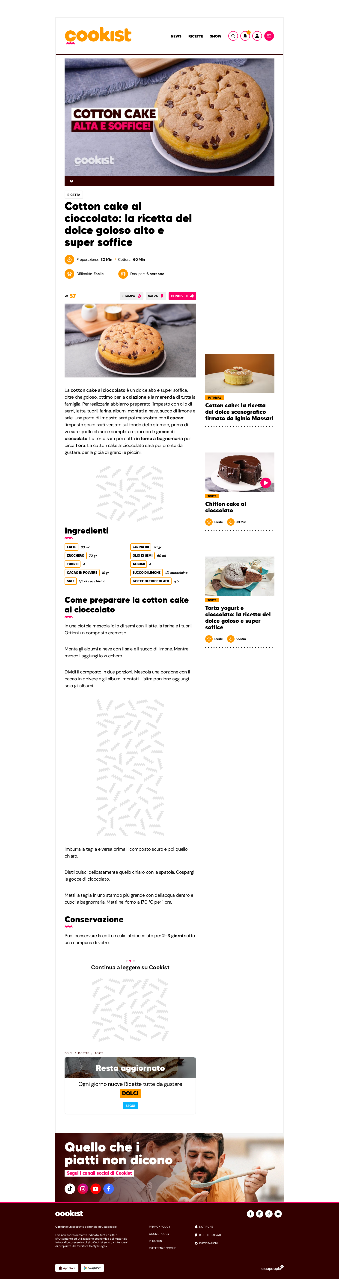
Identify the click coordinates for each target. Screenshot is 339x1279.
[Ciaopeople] (273, 1268)
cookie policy (159, 1234)
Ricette (195, 36)
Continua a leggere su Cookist (130, 967)
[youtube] (95, 1188)
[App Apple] (66, 1268)
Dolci (68, 1053)
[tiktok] (70, 1188)
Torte (99, 1053)
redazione (156, 1241)
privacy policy (159, 1227)
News (176, 36)
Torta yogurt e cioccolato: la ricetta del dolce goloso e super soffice (238, 618)
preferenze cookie (162, 1248)
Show (215, 36)
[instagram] (82, 1188)
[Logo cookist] (98, 36)
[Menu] (269, 36)
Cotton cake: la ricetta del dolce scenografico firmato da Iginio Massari (239, 412)
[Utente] (257, 36)
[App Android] (92, 1268)
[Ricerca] (233, 36)
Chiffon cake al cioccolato (225, 507)
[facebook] (108, 1188)
